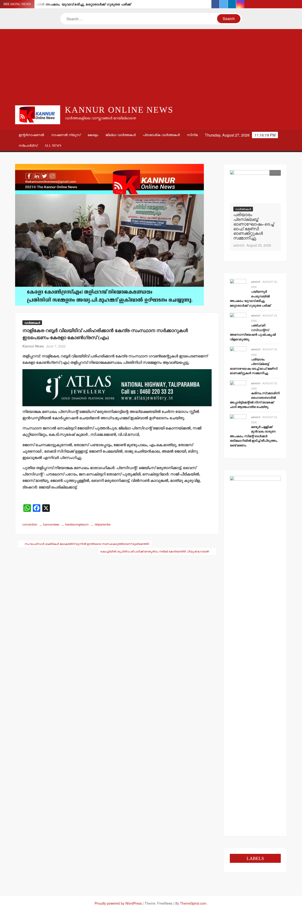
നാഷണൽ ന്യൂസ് (65, 135)
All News (53, 145)
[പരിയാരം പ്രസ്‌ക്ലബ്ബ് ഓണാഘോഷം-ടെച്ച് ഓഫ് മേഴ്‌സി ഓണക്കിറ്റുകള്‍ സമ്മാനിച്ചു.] (255, 186)
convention (29, 524)
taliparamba (102, 524)
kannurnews (51, 524)
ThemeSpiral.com (193, 903)
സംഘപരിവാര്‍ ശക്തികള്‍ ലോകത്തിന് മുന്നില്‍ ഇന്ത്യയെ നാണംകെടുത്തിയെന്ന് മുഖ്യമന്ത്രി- (87, 544)
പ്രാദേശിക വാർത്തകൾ (161, 135)
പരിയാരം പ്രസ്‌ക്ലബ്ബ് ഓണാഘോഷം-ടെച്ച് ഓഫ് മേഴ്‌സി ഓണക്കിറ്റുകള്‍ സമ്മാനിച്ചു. (253, 226)
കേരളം (93, 135)
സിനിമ (192, 135)
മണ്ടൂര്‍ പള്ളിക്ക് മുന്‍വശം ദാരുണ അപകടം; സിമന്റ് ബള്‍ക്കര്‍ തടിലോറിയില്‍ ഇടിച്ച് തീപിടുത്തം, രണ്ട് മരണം (253, 436)
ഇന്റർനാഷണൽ (31, 135)
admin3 (238, 245)
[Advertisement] (151, 67)
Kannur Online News (119, 110)
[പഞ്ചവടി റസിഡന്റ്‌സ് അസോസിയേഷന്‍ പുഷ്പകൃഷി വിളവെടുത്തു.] (238, 320)
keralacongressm (77, 524)
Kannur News (33, 346)
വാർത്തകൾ (32, 323)
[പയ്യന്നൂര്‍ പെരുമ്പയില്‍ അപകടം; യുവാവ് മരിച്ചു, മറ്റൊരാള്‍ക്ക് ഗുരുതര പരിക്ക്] (238, 286)
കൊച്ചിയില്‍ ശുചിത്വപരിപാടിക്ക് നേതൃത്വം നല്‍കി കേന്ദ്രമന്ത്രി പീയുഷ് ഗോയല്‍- (155, 551)
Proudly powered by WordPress (118, 903)
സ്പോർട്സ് (28, 145)
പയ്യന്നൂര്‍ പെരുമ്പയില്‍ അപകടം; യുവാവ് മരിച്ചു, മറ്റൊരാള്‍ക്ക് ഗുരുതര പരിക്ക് (68, 4)
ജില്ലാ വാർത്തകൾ (120, 135)
